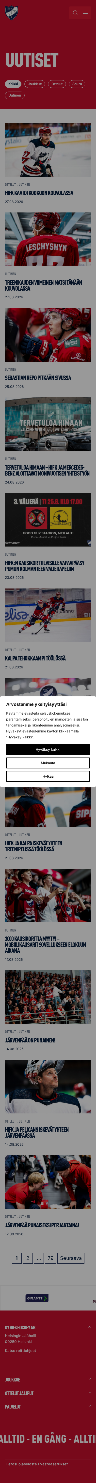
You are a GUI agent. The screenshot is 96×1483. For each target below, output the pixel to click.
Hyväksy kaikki (48, 749)
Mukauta (48, 763)
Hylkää (48, 776)
